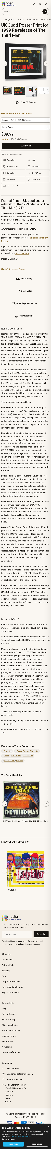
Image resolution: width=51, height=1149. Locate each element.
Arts (5, 751)
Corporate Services (11, 981)
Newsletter (7, 1047)
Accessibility (8, 1003)
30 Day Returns (22, 253)
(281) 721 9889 (12, 1068)
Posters (6, 756)
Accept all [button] (13, 1144)
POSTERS (19, 760)
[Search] (44, 11)
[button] (25, 1139)
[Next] (46, 63)
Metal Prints (7, 1041)
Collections (32, 19)
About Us (6, 954)
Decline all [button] (37, 1144)
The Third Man (28, 756)
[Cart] (40, 4)
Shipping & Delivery (11, 1025)
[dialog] (25, 1136)
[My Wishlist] (34, 4)
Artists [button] (20, 19)
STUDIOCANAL (9, 760)
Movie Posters (16, 756)
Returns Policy (8, 1019)
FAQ (4, 1008)
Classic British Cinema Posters (13, 269)
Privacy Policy (8, 1014)
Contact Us (7, 1063)
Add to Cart (26, 146)
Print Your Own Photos (12, 987)
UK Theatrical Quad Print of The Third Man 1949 (25, 821)
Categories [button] (9, 19)
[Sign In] (46, 4)
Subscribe (41, 934)
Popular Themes (23, 751)
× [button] (48, 1126)
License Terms (9, 1036)
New (4, 976)
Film (10, 751)
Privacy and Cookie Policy (21, 1136)
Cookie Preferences (11, 1052)
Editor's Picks (8, 965)
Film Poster (34, 751)
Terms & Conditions (11, 1030)
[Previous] (4, 63)
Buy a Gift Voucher (10, 992)
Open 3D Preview (28, 102)
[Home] (10, 4)
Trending (6, 970)
